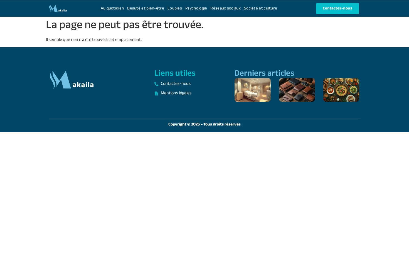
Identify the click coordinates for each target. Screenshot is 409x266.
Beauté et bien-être (145, 8)
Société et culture (260, 8)
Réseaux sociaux (225, 8)
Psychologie (196, 8)
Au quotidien (112, 8)
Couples (174, 8)
